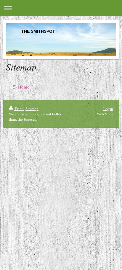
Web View (105, 114)
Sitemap (31, 108)
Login (108, 108)
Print (19, 108)
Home (23, 87)
